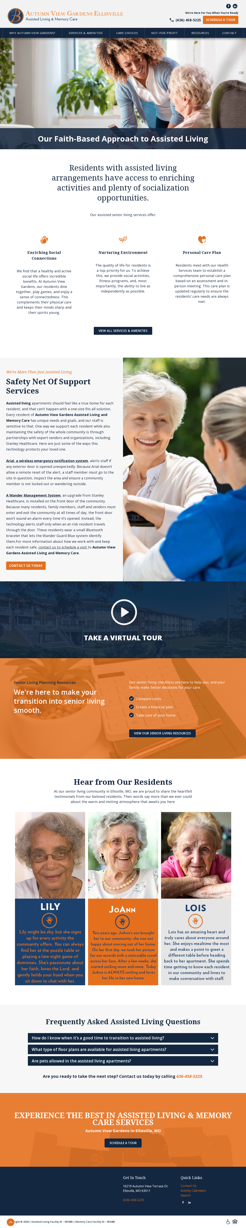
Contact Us (188, 1186)
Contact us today (26, 565)
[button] (32, 33)
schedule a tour (220, 20)
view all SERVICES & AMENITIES (123, 331)
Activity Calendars (193, 1190)
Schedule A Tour (123, 1143)
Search (185, 1195)
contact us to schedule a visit (63, 547)
